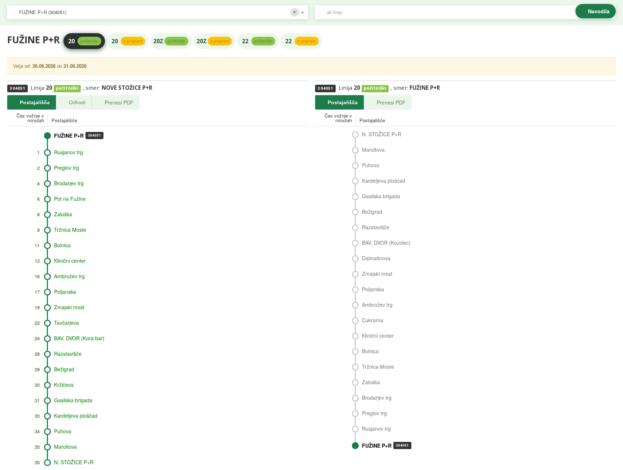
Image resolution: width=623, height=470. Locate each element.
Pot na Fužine (70, 198)
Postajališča (35, 102)
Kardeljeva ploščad (75, 415)
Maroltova (65, 446)
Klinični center (70, 260)
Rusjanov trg (68, 152)
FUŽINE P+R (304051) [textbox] (42, 12)
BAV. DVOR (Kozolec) (386, 242)
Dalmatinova (376, 258)
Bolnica (62, 245)
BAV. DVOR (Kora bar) (79, 338)
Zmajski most (69, 307)
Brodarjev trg (69, 183)
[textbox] (469, 12)
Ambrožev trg (69, 276)
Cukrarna (372, 320)
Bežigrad (64, 369)
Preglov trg (66, 167)
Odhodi (77, 102)
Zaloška (63, 214)
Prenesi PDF (119, 102)
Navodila (599, 11)
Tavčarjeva (66, 322)
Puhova (62, 431)
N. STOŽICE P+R (73, 462)
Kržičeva (64, 384)
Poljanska (65, 291)
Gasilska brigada (73, 400)
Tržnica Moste (70, 229)
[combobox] (157, 12)
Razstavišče (67, 353)
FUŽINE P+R (77, 135)
